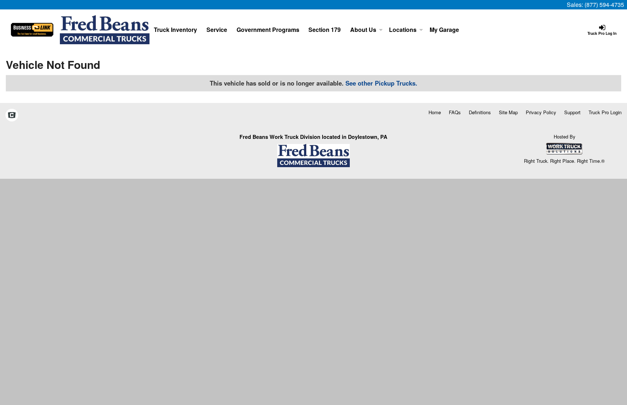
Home (435, 112)
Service (216, 29)
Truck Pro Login (605, 112)
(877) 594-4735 (604, 4)
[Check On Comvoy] (11, 115)
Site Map (508, 112)
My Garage (444, 29)
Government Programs (268, 29)
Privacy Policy (541, 112)
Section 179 (324, 29)
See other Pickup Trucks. (381, 83)
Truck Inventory (175, 29)
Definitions (480, 112)
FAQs (455, 112)
